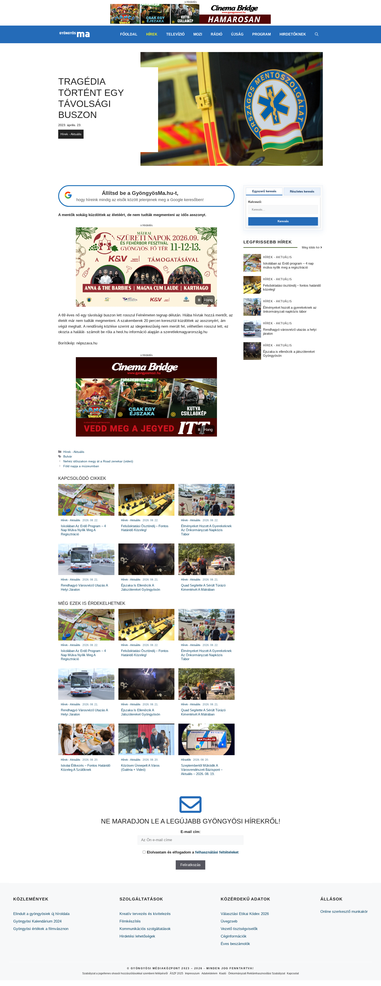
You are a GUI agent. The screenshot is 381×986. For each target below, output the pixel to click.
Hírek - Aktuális (70, 134)
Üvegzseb (229, 921)
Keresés (283, 221)
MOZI (197, 34)
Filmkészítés (130, 921)
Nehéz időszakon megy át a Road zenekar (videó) (98, 461)
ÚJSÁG (237, 34)
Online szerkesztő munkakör (344, 911)
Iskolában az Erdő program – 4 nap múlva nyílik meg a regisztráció (288, 265)
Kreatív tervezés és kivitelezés (145, 914)
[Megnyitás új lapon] (146, 267)
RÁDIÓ (216, 34)
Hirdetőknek (293, 34)
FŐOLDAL (128, 34)
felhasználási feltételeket (217, 852)
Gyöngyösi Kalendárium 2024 (37, 921)
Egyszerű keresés (264, 191)
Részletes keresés (302, 191)
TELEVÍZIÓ (175, 34)
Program (261, 34)
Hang (208, 300)
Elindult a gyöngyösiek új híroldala (41, 914)
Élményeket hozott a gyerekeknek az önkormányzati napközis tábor (290, 309)
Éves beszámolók (235, 944)
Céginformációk (234, 936)
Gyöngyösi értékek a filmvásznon (40, 929)
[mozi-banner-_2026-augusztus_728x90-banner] (190, 23)
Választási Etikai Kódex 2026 (245, 914)
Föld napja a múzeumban (81, 466)
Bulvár (67, 456)
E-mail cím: (191, 832)
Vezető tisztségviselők (239, 929)
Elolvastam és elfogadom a (193, 852)
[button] (316, 34)
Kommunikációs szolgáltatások (145, 929)
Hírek (151, 34)
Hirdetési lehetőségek (137, 936)
